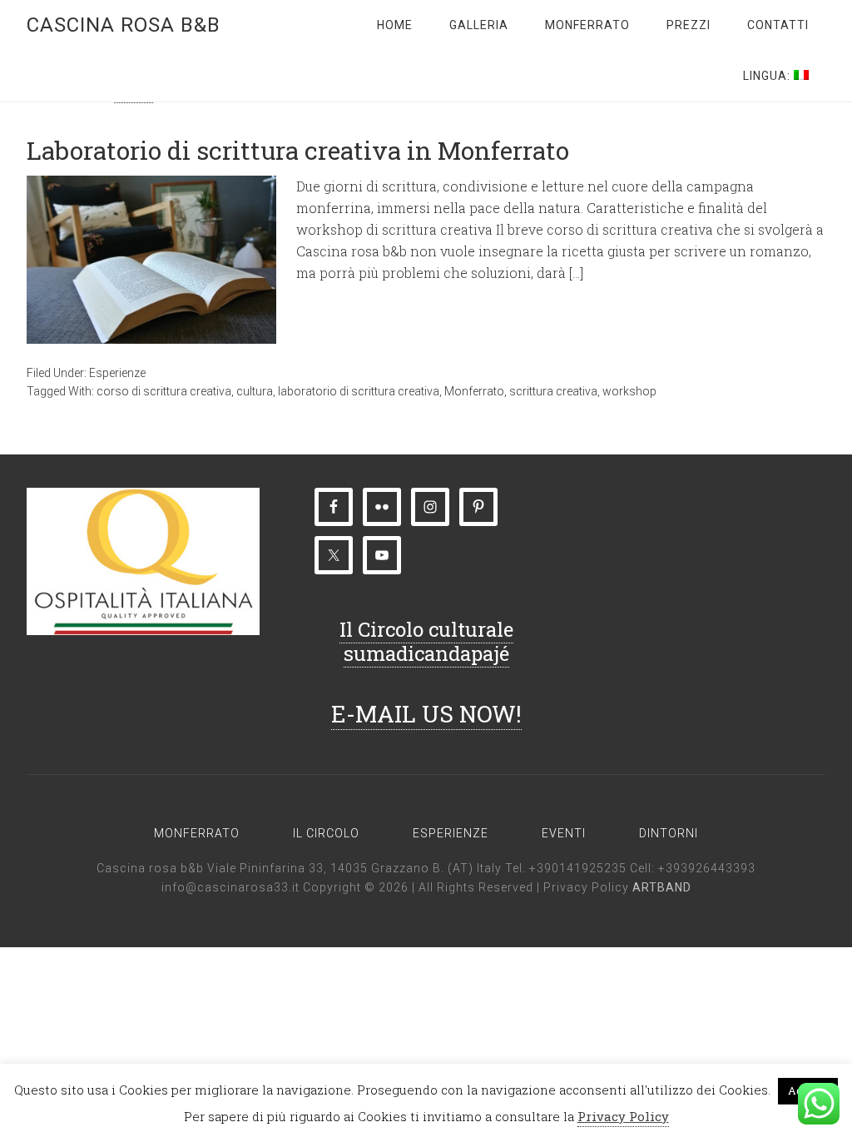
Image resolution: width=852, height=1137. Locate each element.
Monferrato (474, 391)
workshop (629, 391)
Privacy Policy (587, 887)
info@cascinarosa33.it (230, 887)
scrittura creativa (553, 391)
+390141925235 (578, 868)
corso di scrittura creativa (164, 391)
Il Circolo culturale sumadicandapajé (426, 641)
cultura (254, 391)
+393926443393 (706, 868)
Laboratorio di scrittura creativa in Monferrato (298, 150)
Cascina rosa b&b (123, 25)
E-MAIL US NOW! (426, 713)
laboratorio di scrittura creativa (358, 391)
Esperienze (117, 373)
